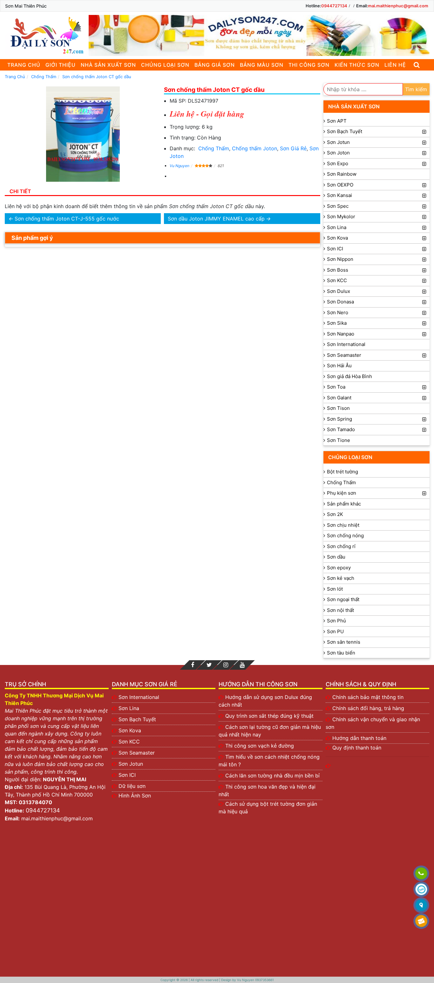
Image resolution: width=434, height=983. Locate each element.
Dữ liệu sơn (132, 786)
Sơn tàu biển (341, 653)
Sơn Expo (337, 163)
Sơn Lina (336, 227)
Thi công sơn (308, 65)
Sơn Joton (338, 153)
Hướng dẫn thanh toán (359, 738)
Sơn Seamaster (344, 355)
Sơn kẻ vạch (340, 578)
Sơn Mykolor (341, 217)
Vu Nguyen (179, 165)
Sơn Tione (338, 440)
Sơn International (346, 344)
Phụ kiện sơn (341, 493)
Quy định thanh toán (356, 747)
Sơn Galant (339, 398)
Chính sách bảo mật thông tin (367, 697)
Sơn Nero (337, 312)
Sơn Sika (337, 323)
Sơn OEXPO (340, 185)
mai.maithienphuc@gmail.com (398, 5)
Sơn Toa (336, 387)
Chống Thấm (213, 148)
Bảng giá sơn (214, 65)
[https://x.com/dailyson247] (209, 665)
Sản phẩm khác (344, 504)
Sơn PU (335, 631)
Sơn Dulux (338, 291)
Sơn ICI (335, 249)
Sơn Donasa (340, 302)
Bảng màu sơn (261, 65)
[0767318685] (421, 874)
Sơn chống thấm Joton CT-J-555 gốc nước (67, 218)
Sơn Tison (338, 408)
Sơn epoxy (339, 568)
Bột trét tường (342, 472)
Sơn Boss (337, 270)
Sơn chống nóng (345, 535)
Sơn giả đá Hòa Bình (349, 376)
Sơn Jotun (338, 142)
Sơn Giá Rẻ (293, 148)
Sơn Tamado (341, 429)
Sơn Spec (338, 206)
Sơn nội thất (340, 610)
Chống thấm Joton (254, 148)
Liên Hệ (395, 65)
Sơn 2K (335, 514)
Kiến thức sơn (357, 65)
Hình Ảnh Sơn (135, 795)
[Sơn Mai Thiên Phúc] (45, 35)
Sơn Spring (339, 419)
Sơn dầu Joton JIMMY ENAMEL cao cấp (216, 218)
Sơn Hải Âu (339, 366)
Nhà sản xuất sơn (108, 65)
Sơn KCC (337, 280)
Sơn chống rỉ (341, 546)
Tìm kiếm (416, 89)
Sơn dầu (336, 557)
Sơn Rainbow (341, 174)
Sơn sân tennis (343, 642)
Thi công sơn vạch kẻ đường (259, 745)
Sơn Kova (337, 238)
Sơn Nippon (340, 259)
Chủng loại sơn (165, 65)
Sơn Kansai (339, 195)
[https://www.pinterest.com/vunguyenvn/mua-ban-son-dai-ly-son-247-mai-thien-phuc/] (226, 665)
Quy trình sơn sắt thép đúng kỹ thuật (269, 716)
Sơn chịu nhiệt (343, 525)
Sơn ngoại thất (343, 599)
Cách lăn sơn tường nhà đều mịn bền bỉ (272, 775)
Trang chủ (23, 65)
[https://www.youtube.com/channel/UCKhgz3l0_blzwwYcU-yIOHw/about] (242, 665)
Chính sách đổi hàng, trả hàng (368, 708)
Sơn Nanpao (340, 334)
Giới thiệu (60, 65)
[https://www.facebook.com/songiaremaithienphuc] (192, 665)
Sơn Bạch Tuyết (344, 131)
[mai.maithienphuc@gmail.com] (421, 921)
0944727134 (334, 5)
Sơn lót (335, 589)
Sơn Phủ (336, 621)
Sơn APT (337, 121)
